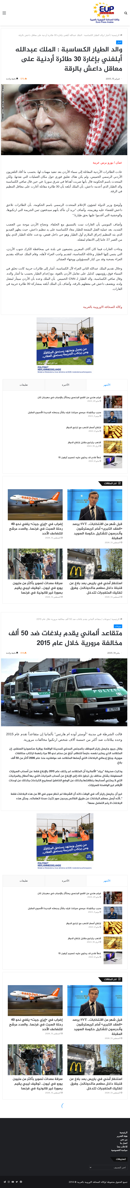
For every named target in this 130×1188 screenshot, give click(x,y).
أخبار (107, 35)
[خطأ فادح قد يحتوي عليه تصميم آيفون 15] (113, 462)
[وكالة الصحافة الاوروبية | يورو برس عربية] (104, 12)
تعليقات (24, 384)
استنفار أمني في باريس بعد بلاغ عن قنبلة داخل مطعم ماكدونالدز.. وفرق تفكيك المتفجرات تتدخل (95, 588)
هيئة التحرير (122, 1136)
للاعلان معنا (122, 1146)
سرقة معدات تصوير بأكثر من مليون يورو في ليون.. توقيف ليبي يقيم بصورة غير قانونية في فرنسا (38, 588)
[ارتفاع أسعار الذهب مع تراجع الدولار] (113, 432)
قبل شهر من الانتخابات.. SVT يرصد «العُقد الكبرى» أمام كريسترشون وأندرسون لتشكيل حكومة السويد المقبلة (97, 531)
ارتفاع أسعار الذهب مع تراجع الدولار (83, 428)
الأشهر (106, 384)
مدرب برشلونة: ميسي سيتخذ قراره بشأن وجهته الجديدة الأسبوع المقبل (64, 412)
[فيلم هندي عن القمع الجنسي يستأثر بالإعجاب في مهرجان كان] (113, 402)
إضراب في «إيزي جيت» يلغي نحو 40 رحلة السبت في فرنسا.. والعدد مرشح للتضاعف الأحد (36, 528)
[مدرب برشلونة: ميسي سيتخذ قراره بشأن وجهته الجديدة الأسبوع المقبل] (113, 417)
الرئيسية (116, 35)
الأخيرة (65, 384)
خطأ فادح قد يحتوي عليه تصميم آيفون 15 (79, 458)
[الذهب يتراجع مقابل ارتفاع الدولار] (113, 447)
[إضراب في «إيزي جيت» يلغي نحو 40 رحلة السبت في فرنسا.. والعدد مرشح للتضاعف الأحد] (35, 504)
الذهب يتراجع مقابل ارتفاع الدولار (84, 443)
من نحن (123, 1139)
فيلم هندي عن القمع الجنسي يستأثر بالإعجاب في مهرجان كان (69, 397)
